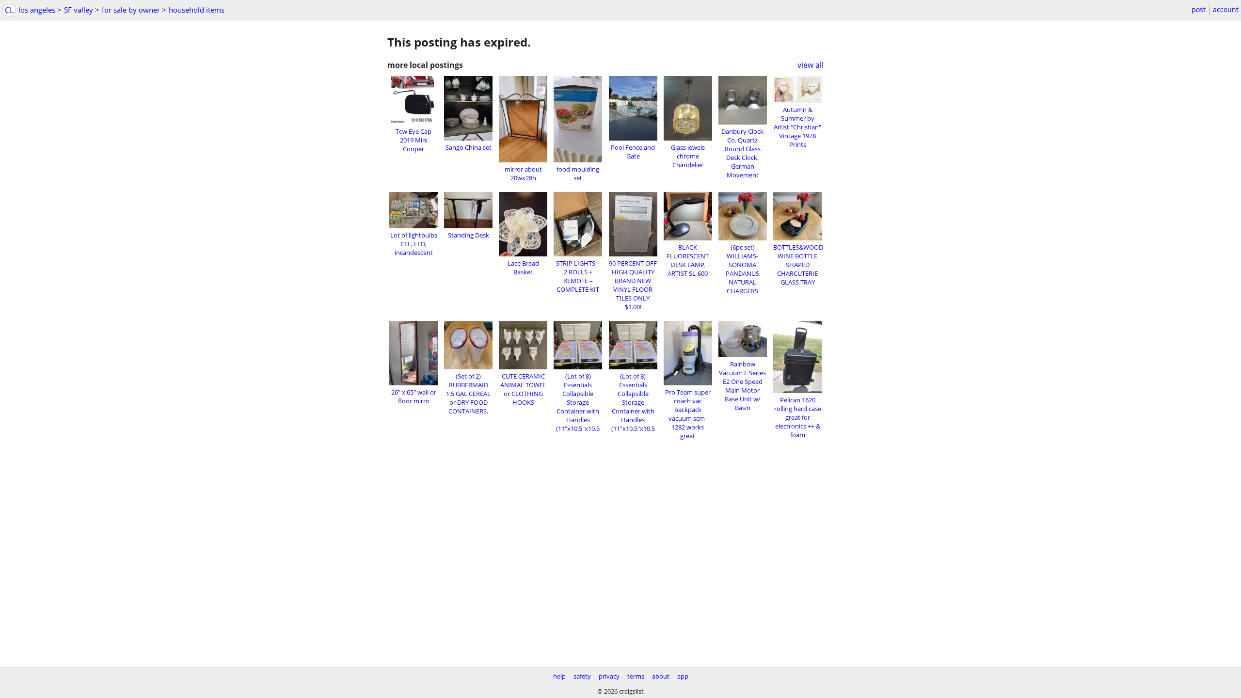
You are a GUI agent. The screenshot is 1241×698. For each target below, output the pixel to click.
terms (635, 676)
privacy (609, 676)
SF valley (78, 10)
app (682, 676)
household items (196, 10)
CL (9, 10)
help (559, 676)
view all (810, 65)
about (660, 676)
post (1199, 9)
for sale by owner (131, 10)
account (1226, 9)
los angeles (36, 10)
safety (582, 676)
